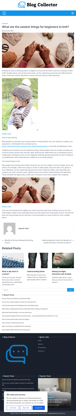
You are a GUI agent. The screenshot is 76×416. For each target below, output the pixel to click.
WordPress (61, 413)
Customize (13, 408)
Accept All (39, 408)
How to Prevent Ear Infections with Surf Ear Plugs (16, 298)
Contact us (41, 351)
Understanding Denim (36, 271)
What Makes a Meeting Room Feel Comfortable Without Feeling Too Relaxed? (25, 309)
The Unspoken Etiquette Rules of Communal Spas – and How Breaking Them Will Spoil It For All (30, 316)
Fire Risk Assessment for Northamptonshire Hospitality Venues (20, 305)
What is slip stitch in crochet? (10, 272)
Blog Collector (15, 413)
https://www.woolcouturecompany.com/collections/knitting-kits (25, 146)
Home (39, 340)
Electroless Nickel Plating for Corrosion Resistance (17, 312)
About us (40, 344)
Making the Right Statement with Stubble (61, 272)
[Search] (72, 13)
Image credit (6, 134)
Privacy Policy (42, 347)
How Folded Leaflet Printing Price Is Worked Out (16, 330)
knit (23, 141)
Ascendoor (43, 413)
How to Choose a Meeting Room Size (13, 323)
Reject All (26, 408)
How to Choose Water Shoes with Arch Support (15, 319)
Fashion (5, 23)
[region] (26, 401)
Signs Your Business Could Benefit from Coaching (16, 326)
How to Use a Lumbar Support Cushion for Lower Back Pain (19, 302)
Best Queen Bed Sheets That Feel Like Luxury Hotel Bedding (53, 401)
